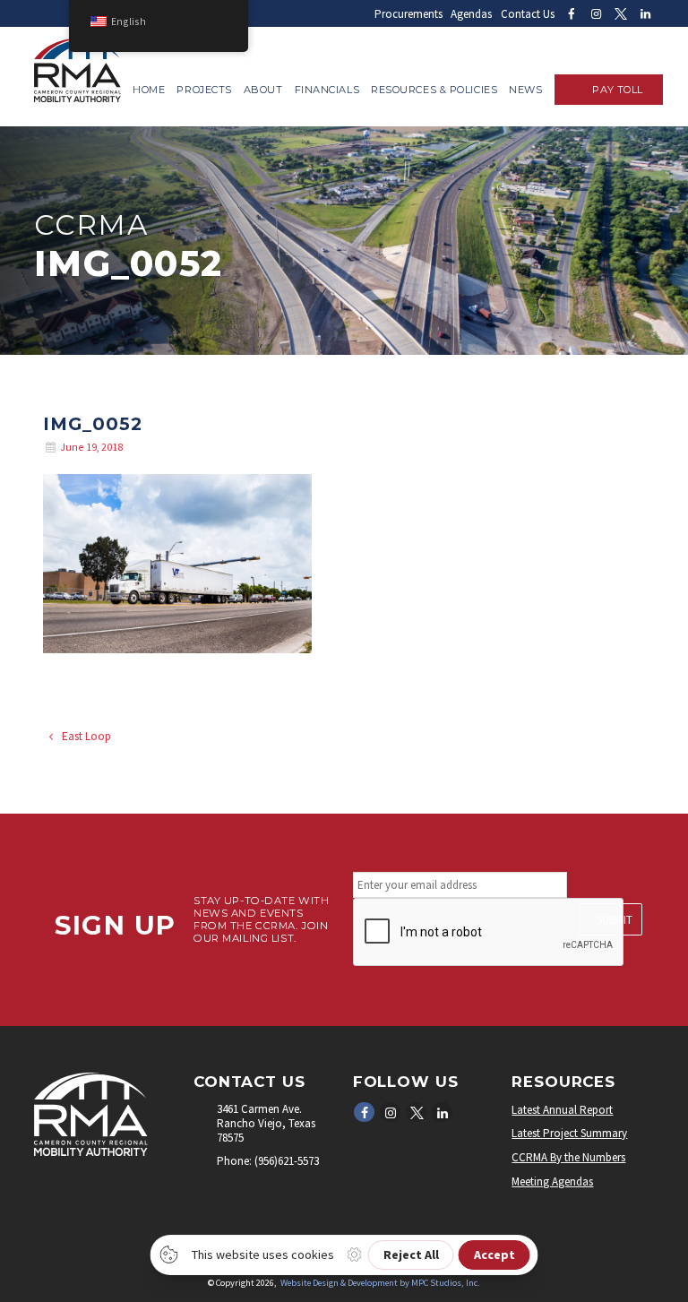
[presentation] (489, 933)
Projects (203, 89)
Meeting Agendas (552, 1181)
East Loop (85, 736)
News (525, 89)
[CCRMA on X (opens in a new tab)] (621, 14)
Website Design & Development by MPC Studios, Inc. (380, 1283)
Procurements (408, 14)
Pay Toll (617, 89)
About (263, 89)
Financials (327, 89)
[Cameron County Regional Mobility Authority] (77, 98)
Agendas (471, 14)
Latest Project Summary (569, 1133)
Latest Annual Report (562, 1109)
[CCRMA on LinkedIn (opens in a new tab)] (645, 14)
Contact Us (528, 14)
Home (149, 89)
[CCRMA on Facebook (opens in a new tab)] (571, 14)
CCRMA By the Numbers (568, 1157)
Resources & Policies (434, 89)
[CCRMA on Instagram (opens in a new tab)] (596, 14)
